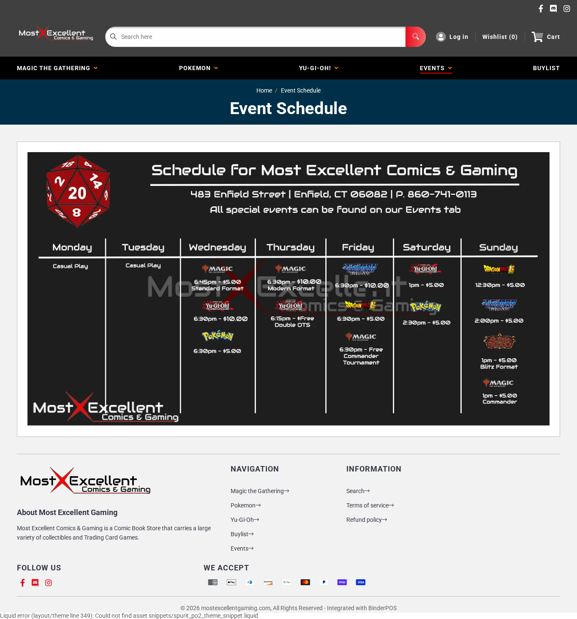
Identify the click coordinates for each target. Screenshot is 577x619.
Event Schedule (301, 90)
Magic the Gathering (55, 68)
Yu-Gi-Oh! (317, 68)
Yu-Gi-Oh (242, 519)
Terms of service (367, 505)
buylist (546, 68)
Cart (553, 36)
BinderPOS (382, 608)
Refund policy (364, 519)
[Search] (416, 37)
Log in (458, 36)
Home (264, 90)
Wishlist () (500, 36)
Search (355, 491)
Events (434, 68)
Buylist (239, 534)
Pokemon (196, 68)
